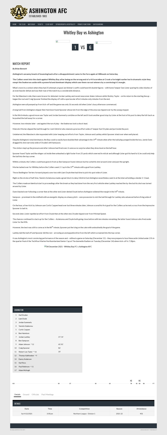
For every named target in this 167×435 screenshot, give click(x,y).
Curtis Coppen (24, 330)
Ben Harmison (24, 333)
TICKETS (40, 24)
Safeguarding (98, 24)
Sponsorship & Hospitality (65, 24)
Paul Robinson (24, 367)
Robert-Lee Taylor (26, 352)
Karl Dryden (23, 315)
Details (17, 394)
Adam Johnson (24, 344)
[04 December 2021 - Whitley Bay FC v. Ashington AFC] (83, 274)
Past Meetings (47, 394)
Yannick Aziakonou (26, 326)
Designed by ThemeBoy (148, 430)
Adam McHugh (24, 370)
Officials (35, 394)
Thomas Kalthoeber (26, 355)
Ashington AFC (48, 10)
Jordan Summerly (25, 322)
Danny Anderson (25, 359)
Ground (26, 394)
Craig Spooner (24, 348)
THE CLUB (22, 24)
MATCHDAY (31, 24)
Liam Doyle (23, 319)
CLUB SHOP (49, 24)
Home (14, 24)
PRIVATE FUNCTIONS (84, 24)
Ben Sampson (24, 341)
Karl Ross (22, 363)
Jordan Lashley (24, 337)
